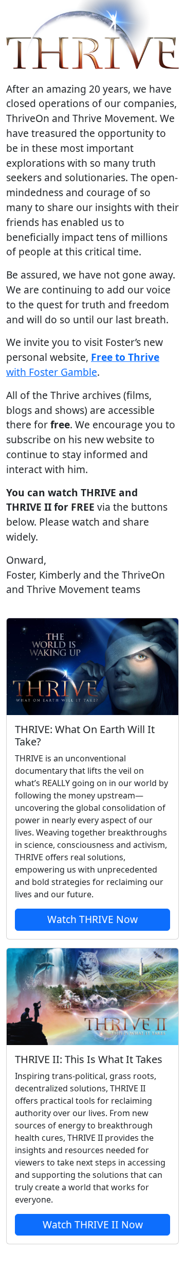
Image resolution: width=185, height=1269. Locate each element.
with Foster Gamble (82, 364)
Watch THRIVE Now (92, 919)
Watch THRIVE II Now (93, 1224)
